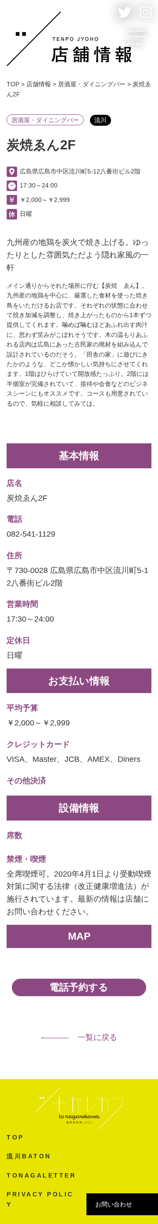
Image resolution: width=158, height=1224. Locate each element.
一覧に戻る (97, 1037)
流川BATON (29, 1156)
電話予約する (79, 987)
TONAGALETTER (41, 1175)
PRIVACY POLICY (40, 1199)
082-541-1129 (31, 534)
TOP (15, 1137)
